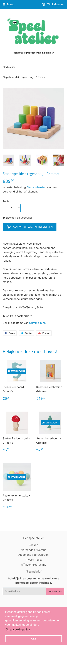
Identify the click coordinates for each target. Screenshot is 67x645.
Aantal (6, 201)
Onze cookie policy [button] (18, 629)
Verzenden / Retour (33, 550)
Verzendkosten (36, 187)
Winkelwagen (55, 4)
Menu (10, 4)
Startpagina (9, 67)
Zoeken (33, 545)
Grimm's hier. (37, 323)
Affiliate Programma (33, 564)
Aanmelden (55, 591)
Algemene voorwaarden (33, 554)
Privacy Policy (33, 559)
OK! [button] (33, 638)
